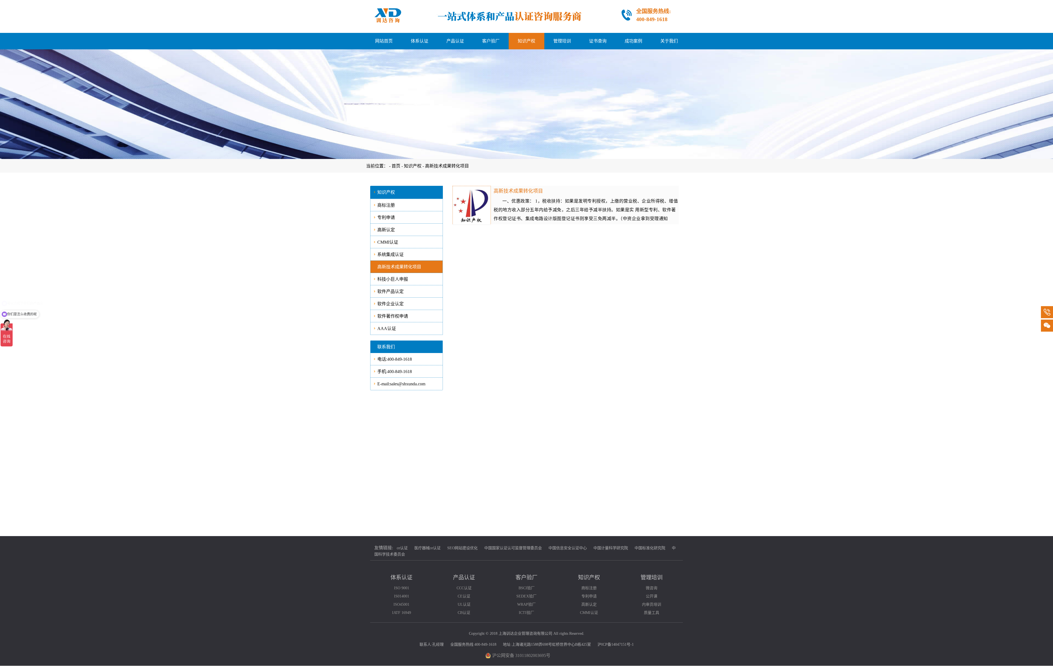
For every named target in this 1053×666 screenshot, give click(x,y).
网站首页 (384, 41)
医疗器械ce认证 (427, 548)
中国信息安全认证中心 (567, 548)
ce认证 (402, 548)
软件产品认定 (390, 291)
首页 (396, 166)
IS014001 (401, 596)
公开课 (651, 596)
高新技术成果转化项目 (447, 166)
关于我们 (669, 41)
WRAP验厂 (526, 604)
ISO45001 (401, 604)
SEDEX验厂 (526, 596)
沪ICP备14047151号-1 (616, 644)
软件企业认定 (390, 303)
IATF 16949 (401, 613)
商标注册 (386, 205)
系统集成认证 (390, 254)
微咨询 (651, 588)
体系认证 (419, 41)
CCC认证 (464, 588)
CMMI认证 (387, 242)
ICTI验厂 (526, 613)
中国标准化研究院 (650, 548)
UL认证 (464, 604)
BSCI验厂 (527, 588)
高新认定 (386, 229)
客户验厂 (491, 41)
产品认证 (455, 41)
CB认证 (464, 613)
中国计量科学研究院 (610, 548)
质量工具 (651, 613)
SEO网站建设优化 (462, 548)
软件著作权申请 (392, 316)
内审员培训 (651, 604)
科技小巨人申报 (392, 279)
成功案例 (633, 41)
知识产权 (526, 41)
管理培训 (562, 41)
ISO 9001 (401, 588)
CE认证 (464, 596)
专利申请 (386, 217)
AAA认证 (386, 328)
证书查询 (598, 41)
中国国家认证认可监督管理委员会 (513, 548)
